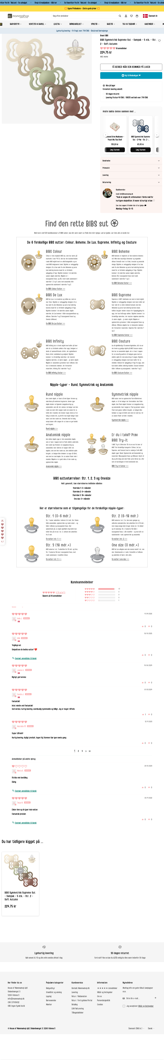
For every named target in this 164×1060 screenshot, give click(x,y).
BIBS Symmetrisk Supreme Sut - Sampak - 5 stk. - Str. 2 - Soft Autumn (20, 896)
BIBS (106, 35)
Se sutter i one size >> (120, 559)
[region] (131, 135)
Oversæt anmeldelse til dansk (25, 658)
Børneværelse (51, 1000)
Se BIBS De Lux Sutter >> (55, 323)
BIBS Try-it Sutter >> (120, 466)
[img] (19, 614)
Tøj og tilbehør (128, 24)
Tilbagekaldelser (77, 1012)
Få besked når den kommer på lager (131, 67)
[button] (137, 16)
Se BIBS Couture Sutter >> (122, 373)
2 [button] (78, 751)
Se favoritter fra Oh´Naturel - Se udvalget (80, 3)
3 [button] (82, 751)
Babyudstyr (14, 24)
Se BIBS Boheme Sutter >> (122, 283)
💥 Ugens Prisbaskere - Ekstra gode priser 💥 (82, 8)
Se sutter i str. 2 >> (119, 539)
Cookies (100, 1004)
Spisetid (94, 24)
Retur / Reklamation (79, 996)
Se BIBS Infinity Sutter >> (56, 373)
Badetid (110, 24)
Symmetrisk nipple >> (120, 420)
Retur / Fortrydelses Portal (82, 1000)
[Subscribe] (153, 997)
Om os (99, 996)
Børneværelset (76, 24)
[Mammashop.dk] (18, 16)
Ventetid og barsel (36, 24)
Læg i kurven (115, 150)
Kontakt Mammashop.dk (81, 988)
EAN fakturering (78, 1008)
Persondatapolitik (103, 1000)
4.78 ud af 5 (60, 592)
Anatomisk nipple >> (54, 466)
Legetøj (57, 24)
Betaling (75, 1004)
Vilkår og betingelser (104, 992)
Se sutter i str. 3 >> (53, 559)
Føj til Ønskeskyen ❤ (133, 75)
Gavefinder (149, 24)
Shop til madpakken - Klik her (46, 3)
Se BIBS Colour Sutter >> (55, 289)
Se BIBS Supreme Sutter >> (122, 335)
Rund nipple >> (52, 428)
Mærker (49, 1004)
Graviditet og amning (54, 992)
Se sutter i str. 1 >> (53, 539)
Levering (75, 992)
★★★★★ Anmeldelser (107, 988)
